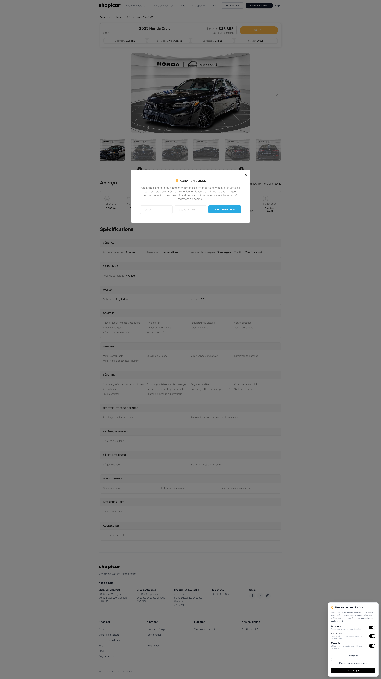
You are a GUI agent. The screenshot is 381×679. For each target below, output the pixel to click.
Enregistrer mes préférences (353, 663)
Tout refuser (353, 655)
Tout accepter (353, 670)
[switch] (372, 627)
